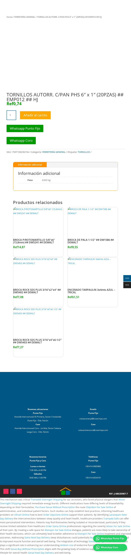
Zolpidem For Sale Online (99, 507)
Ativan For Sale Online (118, 526)
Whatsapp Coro (21, 140)
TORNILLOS (84, 152)
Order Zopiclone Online (55, 514)
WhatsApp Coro (109, 547)
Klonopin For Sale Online (58, 530)
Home (9, 16)
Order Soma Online (56, 526)
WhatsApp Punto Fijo (112, 538)
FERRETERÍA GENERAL (24, 16)
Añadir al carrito (35, 115)
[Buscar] (89, 6)
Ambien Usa (66, 545)
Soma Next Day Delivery (37, 537)
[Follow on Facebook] (12, 491)
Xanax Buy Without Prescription (27, 549)
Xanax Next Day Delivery (41, 552)
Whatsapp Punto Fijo (25, 128)
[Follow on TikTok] (19, 491)
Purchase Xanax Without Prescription (55, 507)
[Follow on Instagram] (5, 491)
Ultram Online (21, 514)
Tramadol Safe (111, 518)
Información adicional (30, 164)
